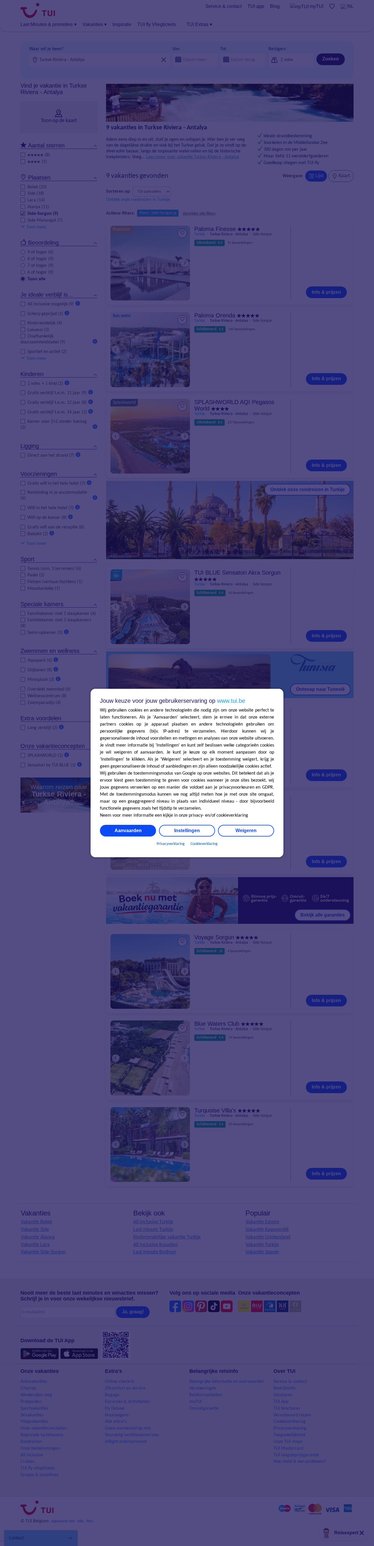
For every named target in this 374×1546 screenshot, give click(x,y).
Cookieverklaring (204, 844)
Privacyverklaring (171, 844)
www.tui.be (231, 701)
